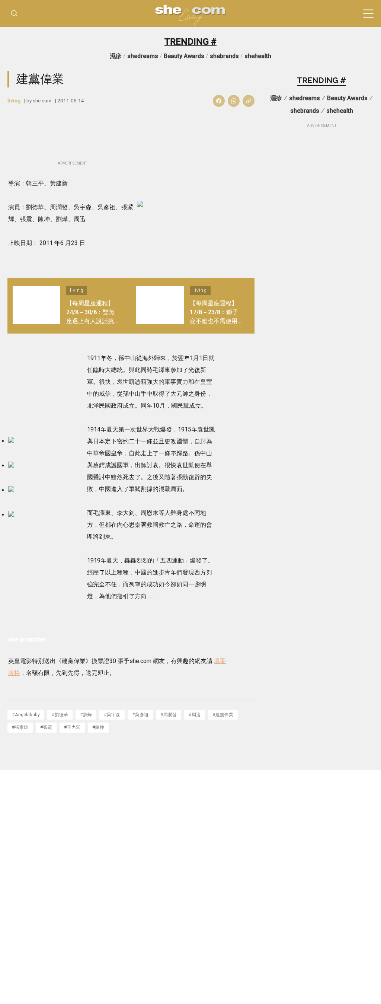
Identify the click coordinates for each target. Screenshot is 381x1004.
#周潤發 (168, 714)
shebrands (224, 56)
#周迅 (195, 714)
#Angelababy (26, 714)
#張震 (46, 727)
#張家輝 (20, 727)
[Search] (14, 13)
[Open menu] (368, 14)
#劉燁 (86, 714)
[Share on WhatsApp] (234, 101)
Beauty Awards (184, 56)
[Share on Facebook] (219, 101)
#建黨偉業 (222, 714)
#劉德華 (60, 714)
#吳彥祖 (140, 714)
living (13, 100)
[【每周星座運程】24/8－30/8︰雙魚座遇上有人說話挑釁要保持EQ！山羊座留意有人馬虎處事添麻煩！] (36, 306)
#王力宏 (72, 727)
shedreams (142, 56)
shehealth (257, 56)
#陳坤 (98, 727)
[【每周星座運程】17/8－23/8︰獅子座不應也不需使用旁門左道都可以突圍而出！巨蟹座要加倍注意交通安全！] (160, 306)
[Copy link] (248, 101)
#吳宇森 (112, 714)
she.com (42, 100)
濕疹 (116, 56)
